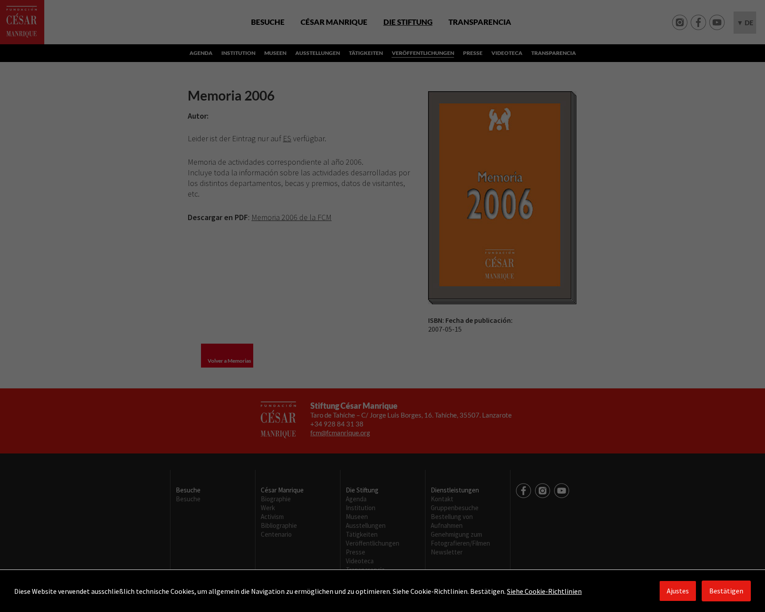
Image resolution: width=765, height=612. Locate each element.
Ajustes (678, 590)
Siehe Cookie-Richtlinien (544, 591)
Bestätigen (726, 590)
